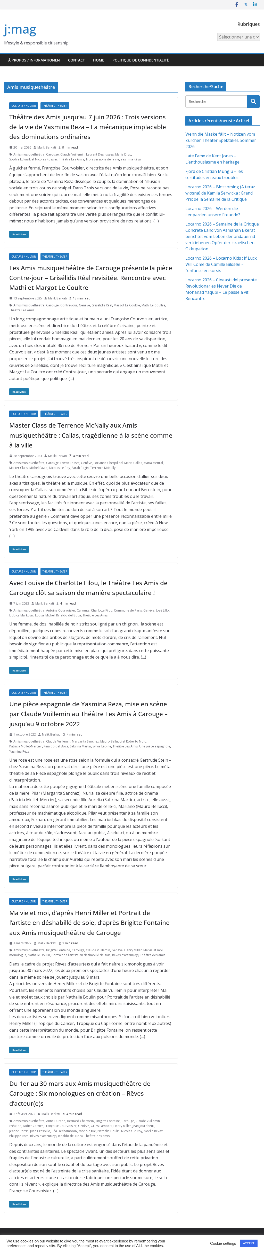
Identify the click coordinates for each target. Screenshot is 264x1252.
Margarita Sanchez (85, 741)
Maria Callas (133, 463)
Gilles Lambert (101, 1126)
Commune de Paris (128, 610)
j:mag (20, 28)
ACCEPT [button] (248, 1243)
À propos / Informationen (34, 60)
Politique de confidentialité (140, 60)
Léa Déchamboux (64, 1131)
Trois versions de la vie (102, 159)
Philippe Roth (19, 1136)
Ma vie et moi (153, 950)
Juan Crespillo (40, 1131)
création (15, 1126)
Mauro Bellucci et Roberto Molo (123, 741)
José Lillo (162, 610)
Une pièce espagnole (154, 746)
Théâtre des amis (152, 955)
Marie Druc (123, 154)
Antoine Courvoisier (60, 610)
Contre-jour (68, 305)
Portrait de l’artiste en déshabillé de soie (81, 955)
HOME (98, 60)
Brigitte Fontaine (58, 950)
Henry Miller (133, 950)
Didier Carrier (33, 1126)
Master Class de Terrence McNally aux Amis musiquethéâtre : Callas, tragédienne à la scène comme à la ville (90, 435)
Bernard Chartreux (80, 1121)
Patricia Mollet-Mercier (25, 746)
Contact (76, 60)
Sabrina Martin (80, 746)
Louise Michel (45, 615)
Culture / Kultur (23, 105)
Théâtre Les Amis (71, 159)
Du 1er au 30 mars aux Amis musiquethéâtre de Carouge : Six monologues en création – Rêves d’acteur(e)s (80, 1093)
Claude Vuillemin (72, 154)
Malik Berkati (46, 147)
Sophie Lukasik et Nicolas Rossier (33, 159)
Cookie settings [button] (223, 1243)
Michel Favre (38, 468)
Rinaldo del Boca (68, 615)
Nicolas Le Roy (59, 468)
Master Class (18, 468)
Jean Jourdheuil (143, 1126)
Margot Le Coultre (127, 305)
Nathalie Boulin (39, 955)
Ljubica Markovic (21, 615)
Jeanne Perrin (19, 1131)
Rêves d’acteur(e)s (125, 955)
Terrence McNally (103, 468)
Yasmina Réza (131, 159)
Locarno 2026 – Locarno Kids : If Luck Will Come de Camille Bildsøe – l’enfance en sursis (221, 264)
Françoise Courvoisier (61, 1126)
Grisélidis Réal (102, 305)
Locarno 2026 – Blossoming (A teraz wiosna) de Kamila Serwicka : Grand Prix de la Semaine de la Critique (220, 193)
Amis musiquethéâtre (29, 154)
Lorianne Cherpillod (108, 463)
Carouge (52, 154)
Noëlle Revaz (153, 1131)
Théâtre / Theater (55, 105)
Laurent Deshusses (100, 154)
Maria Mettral (153, 463)
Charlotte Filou (101, 610)
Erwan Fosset (69, 463)
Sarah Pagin (80, 468)
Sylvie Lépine (102, 746)
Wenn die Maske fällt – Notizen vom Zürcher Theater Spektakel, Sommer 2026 (220, 140)
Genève (84, 305)
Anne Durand (55, 1121)
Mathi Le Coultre (153, 305)
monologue (17, 955)
